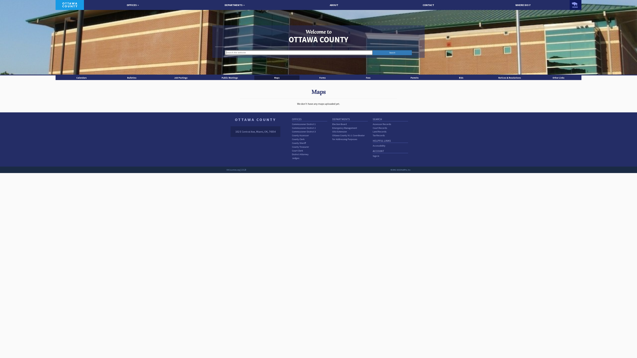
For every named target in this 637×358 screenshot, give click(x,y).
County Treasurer (300, 146)
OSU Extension (339, 131)
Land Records (380, 131)
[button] (133, 5)
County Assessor (300, 135)
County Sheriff (299, 143)
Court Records (380, 127)
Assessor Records (382, 124)
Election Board (339, 124)
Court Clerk (297, 150)
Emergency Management (344, 127)
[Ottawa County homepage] (70, 4)
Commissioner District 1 (304, 124)
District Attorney (300, 154)
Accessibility (379, 145)
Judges (295, 158)
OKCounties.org (233, 170)
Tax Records (379, 135)
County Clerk (298, 139)
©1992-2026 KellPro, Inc (400, 170)
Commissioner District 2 (304, 127)
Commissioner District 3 (304, 131)
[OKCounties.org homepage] (575, 5)
